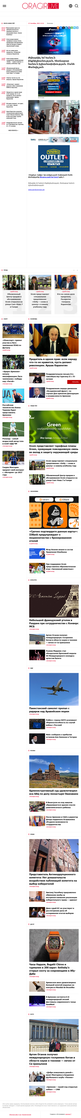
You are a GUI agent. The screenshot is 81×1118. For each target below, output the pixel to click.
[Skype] (74, 28)
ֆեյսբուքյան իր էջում (49, 177)
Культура (33, 580)
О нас (19, 1114)
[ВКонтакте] (61, 28)
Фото (32, 1014)
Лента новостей (9, 23)
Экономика (34, 491)
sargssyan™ (68, 1114)
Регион (32, 750)
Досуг (32, 924)
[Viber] (69, 28)
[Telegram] (77, 28)
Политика (50, 23)
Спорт (6, 319)
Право (32, 834)
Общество (33, 405)
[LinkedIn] (66, 28)
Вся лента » (13, 130)
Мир (31, 668)
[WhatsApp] (72, 28)
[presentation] (74, 270)
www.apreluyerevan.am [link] (36, 190)
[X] (63, 28)
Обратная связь (13, 1114)
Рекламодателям (26, 1114)
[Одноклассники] (58, 28)
